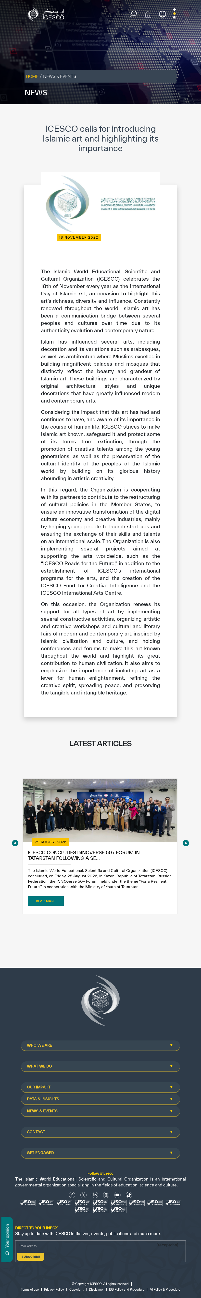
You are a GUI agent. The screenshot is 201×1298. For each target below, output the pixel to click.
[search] (133, 14)
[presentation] (15, 843)
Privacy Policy (54, 1289)
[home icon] (148, 13)
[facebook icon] (72, 1195)
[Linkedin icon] (95, 1195)
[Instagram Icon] (106, 1195)
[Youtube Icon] (117, 1195)
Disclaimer (96, 1289)
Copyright (76, 1289)
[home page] (47, 13)
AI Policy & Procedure (165, 1289)
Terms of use (30, 1289)
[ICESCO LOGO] (100, 1002)
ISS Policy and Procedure (126, 1289)
